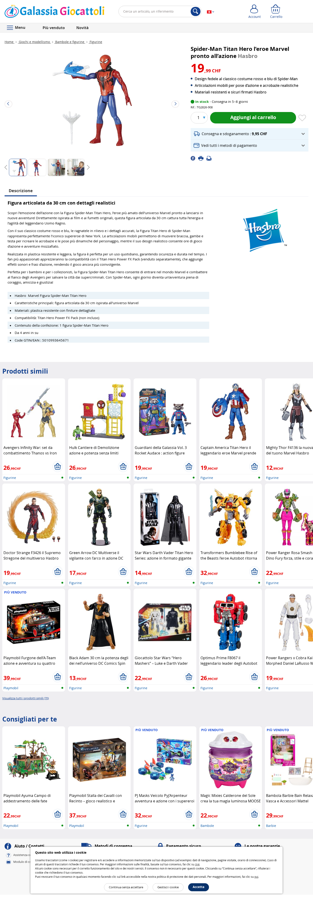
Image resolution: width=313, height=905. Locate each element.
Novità (82, 27)
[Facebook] (194, 158)
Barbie (271, 825)
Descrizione (21, 191)
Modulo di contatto (26, 862)
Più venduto (54, 27)
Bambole (207, 825)
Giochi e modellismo (34, 42)
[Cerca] (195, 11)
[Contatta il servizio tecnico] (210, 158)
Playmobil (10, 688)
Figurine (95, 42)
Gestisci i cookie (168, 887)
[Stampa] (202, 158)
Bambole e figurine (69, 42)
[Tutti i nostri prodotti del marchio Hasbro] (264, 228)
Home (9, 42)
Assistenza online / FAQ (29, 855)
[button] (249, 134)
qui (256, 876)
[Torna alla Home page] (54, 12)
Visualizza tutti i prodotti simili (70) (25, 698)
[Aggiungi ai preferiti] (302, 118)
